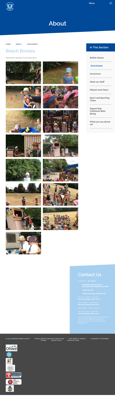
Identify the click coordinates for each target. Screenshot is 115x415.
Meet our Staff (97, 81)
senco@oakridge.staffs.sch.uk (89, 299)
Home (8, 44)
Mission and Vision (99, 90)
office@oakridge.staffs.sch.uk (94, 293)
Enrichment (32, 44)
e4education (59, 338)
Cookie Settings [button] (73, 340)
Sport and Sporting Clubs (99, 99)
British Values (97, 57)
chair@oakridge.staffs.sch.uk (88, 313)
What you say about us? (100, 123)
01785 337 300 (87, 290)
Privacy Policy (56, 340)
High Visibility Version (77, 338)
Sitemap (43, 340)
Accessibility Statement (100, 338)
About (19, 44)
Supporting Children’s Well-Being (98, 111)
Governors (95, 73)
